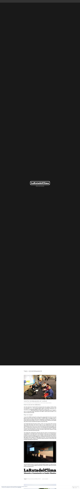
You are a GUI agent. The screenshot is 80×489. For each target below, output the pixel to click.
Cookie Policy (19, 487)
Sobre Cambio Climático (47, 402)
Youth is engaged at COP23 (35, 401)
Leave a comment (45, 478)
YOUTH (39, 478)
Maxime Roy (37, 402)
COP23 (41, 402)
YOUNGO (36, 478)
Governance (32, 478)
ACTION (28, 478)
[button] (38, 459)
